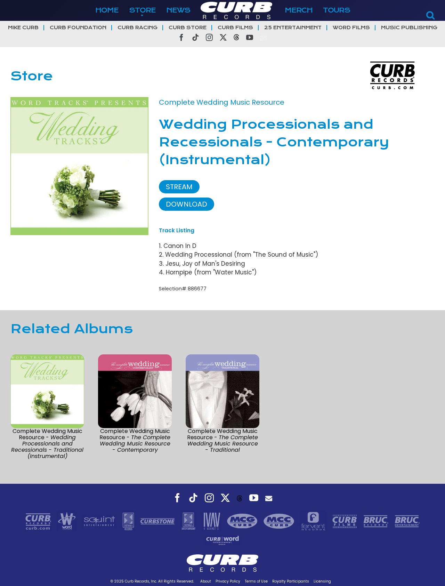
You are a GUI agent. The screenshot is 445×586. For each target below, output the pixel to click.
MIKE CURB (23, 28)
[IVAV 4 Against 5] (212, 520)
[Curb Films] (345, 520)
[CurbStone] (158, 520)
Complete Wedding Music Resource (221, 102)
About (205, 581)
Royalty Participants (290, 581)
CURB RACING (137, 28)
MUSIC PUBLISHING (409, 28)
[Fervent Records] (314, 520)
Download (186, 204)
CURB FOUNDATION (78, 28)
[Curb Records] (39, 520)
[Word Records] (67, 520)
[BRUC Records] (377, 520)
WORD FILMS (351, 28)
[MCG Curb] (243, 520)
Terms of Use (256, 581)
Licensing (322, 581)
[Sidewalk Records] (129, 520)
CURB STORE (188, 28)
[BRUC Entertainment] (407, 520)
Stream (179, 187)
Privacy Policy (228, 581)
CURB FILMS (235, 28)
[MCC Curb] (279, 520)
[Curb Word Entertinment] (222, 540)
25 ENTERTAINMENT (293, 28)
